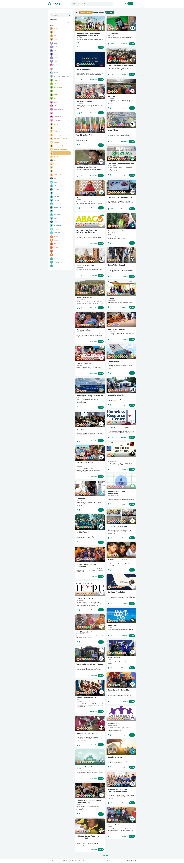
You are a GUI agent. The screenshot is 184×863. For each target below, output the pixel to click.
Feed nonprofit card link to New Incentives (86, 192)
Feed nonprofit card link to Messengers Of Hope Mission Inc (88, 391)
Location (52, 12)
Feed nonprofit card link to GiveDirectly (117, 28)
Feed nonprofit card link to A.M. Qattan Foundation (120, 324)
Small (53, 22)
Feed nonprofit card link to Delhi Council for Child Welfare (120, 554)
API (64, 860)
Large (67, 22)
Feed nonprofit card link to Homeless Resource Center (121, 422)
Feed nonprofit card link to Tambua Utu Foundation (120, 820)
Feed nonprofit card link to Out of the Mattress (119, 752)
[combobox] (60, 15)
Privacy (85, 860)
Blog (73, 860)
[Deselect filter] (92, 12)
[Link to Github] (135, 861)
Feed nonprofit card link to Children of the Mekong (88, 161)
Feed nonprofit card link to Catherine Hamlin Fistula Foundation (120, 226)
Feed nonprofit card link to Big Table (116, 92)
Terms (80, 860)
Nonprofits (59, 860)
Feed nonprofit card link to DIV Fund (116, 454)
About (49, 860)
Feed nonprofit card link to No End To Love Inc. (87, 292)
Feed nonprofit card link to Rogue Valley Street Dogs (120, 260)
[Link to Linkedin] (131, 861)
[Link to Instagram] (129, 861)
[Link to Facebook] (127, 861)
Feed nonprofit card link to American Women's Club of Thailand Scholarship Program (121, 785)
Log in (124, 3)
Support (54, 860)
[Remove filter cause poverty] (69, 153)
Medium (61, 22)
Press (76, 860)
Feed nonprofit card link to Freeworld (116, 620)
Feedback (68, 860)
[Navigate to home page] (54, 3)
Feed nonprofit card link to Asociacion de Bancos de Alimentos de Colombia (89, 226)
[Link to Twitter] (133, 861)
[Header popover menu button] (135, 4)
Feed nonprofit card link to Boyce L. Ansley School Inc (121, 685)
